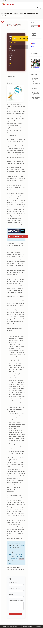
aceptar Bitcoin (20, 111)
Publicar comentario (15, 614)
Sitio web (11, 594)
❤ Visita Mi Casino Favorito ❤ (18, 236)
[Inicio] (2, 15)
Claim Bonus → (22, 38)
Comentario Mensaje (16, 600)
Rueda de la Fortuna (34, 89)
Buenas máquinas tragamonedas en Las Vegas (35, 93)
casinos (9, 572)
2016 (14, 567)
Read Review (21, 47)
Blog (5, 15)
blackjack (14, 556)
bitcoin (19, 567)
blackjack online (14, 552)
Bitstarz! (33, 43)
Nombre (13, 582)
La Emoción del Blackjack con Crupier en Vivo (35, 80)
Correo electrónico (15, 588)
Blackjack (9, 25)
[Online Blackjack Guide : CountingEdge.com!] (7, 4)
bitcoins (9, 570)
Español (7, 0)
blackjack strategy (18, 570)
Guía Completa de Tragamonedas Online (36, 85)
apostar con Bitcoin (13, 545)
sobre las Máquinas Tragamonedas (36, 98)
